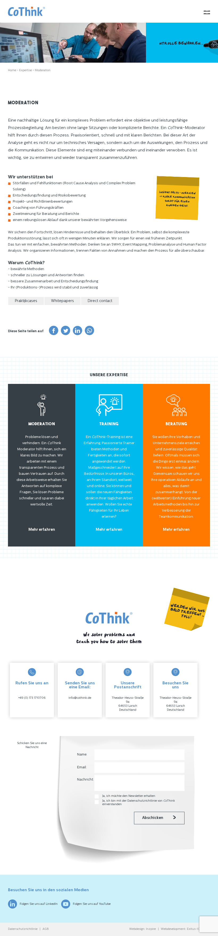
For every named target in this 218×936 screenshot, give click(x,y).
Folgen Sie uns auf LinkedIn (39, 904)
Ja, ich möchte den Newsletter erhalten (128, 796)
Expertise (25, 70)
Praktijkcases (26, 301)
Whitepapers (62, 301)
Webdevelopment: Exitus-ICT (181, 929)
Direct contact (100, 301)
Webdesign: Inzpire (142, 929)
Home (12, 70)
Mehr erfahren (41, 530)
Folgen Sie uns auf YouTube (92, 904)
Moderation (43, 70)
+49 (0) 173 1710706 (32, 698)
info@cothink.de (80, 698)
